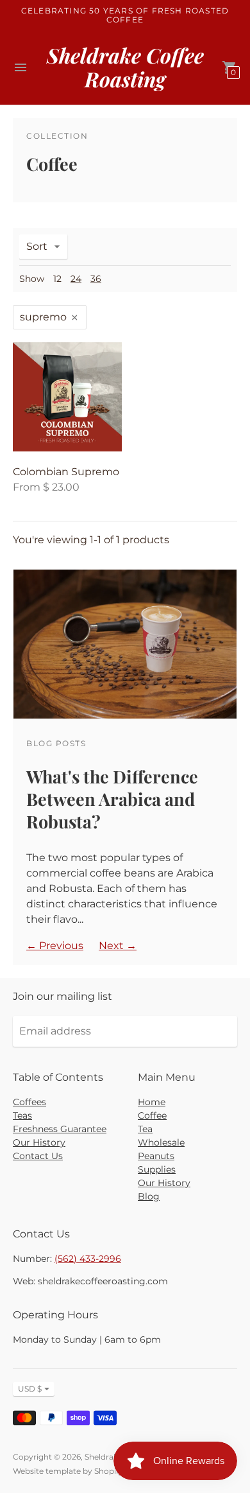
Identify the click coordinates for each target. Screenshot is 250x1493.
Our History (39, 1142)
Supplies (157, 1169)
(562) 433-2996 (87, 1258)
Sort (36, 246)
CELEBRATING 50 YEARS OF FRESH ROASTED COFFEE (125, 15)
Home (151, 1102)
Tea (145, 1129)
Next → (118, 945)
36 (95, 278)
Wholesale (161, 1142)
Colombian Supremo (66, 472)
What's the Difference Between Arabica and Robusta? (112, 799)
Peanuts (156, 1156)
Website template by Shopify (68, 1471)
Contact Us (38, 1156)
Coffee (152, 1115)
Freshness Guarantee (59, 1129)
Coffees (29, 1102)
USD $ (30, 1388)
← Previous (54, 945)
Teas (22, 1115)
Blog (149, 1196)
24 (76, 278)
